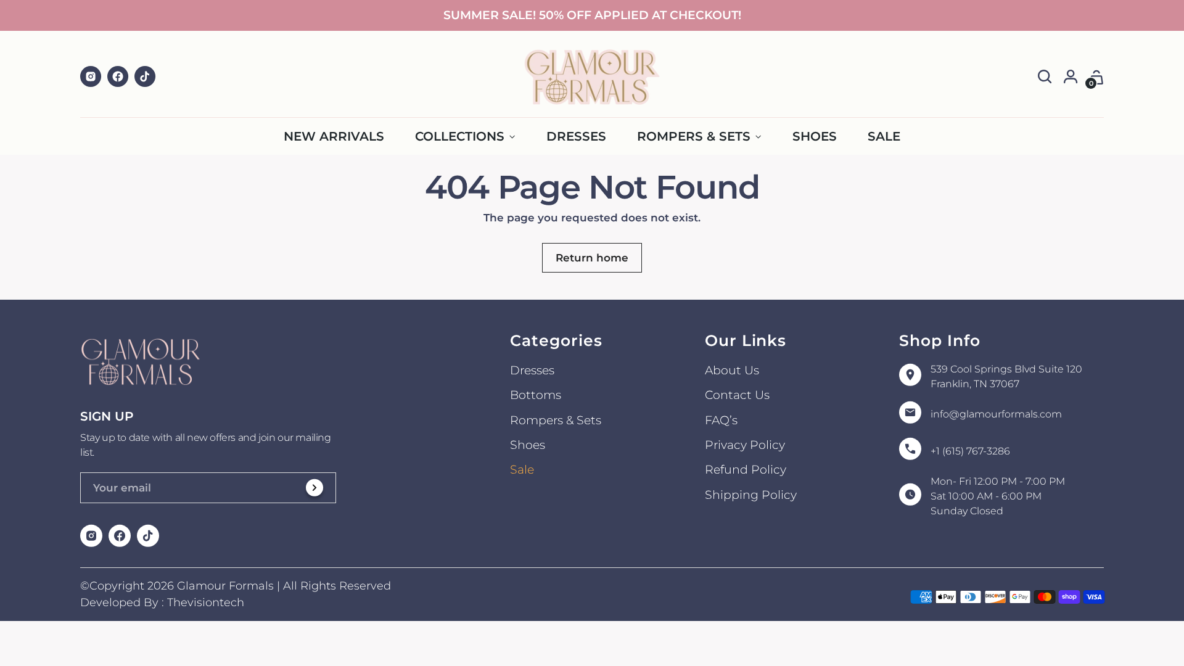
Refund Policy (745, 469)
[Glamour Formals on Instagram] (91, 77)
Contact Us (737, 395)
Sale (522, 469)
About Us (732, 370)
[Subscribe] (314, 491)
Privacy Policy (745, 445)
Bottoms (535, 395)
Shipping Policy (751, 495)
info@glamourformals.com (996, 414)
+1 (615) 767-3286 (970, 451)
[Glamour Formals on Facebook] (118, 77)
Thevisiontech (205, 602)
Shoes (527, 445)
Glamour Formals (225, 586)
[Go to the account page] (1071, 77)
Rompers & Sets (555, 420)
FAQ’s (721, 420)
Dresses (532, 370)
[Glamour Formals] (592, 77)
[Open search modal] (1045, 77)
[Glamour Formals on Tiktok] (145, 77)
